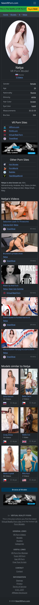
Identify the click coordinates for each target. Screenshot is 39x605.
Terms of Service (19, 586)
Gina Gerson (8, 396)
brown (33, 101)
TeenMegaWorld (16, 176)
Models (19, 538)
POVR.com (13, 131)
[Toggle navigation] (35, 3)
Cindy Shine (8, 435)
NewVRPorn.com (9, 3)
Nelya (16, 225)
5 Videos (19, 77)
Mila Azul (26, 473)
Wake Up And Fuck (10, 285)
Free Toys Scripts (19, 562)
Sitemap (19, 580)
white (33, 97)
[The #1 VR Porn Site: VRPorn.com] (19, 499)
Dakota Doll (8, 225)
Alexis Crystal (8, 473)
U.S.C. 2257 (19, 590)
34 (35, 88)
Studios (19, 541)
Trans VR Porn (19, 556)
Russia (33, 93)
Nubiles (12, 172)
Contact (19, 571)
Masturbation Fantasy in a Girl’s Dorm (18, 349)
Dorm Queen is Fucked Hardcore (16, 317)
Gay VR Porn (19, 559)
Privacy (19, 583)
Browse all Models (19, 489)
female (33, 84)
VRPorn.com (14, 127)
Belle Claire (26, 396)
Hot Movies (13, 164)
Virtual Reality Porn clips (12, 521)
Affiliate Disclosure (19, 593)
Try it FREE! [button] (33, 9)
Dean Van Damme (16, 289)
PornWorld (13, 168)
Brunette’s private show (13, 253)
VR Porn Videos (19, 534)
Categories (19, 544)
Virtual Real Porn (16, 135)
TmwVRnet (13, 138)
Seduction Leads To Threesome (16, 221)
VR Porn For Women (19, 553)
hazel (34, 106)
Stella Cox (26, 435)
